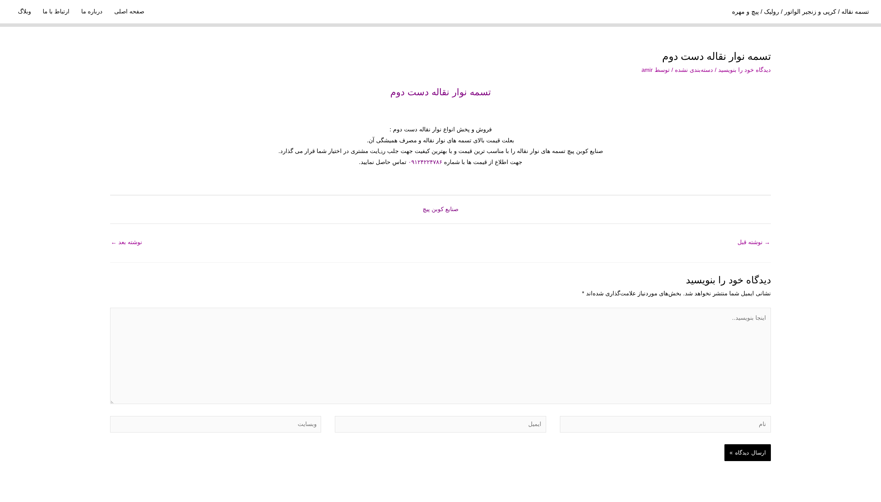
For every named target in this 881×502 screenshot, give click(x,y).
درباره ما (92, 11)
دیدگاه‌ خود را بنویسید (744, 70)
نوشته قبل (753, 242)
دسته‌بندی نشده (694, 70)
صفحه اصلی (129, 11)
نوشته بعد (126, 242)
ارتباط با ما (56, 11)
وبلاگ (24, 11)
